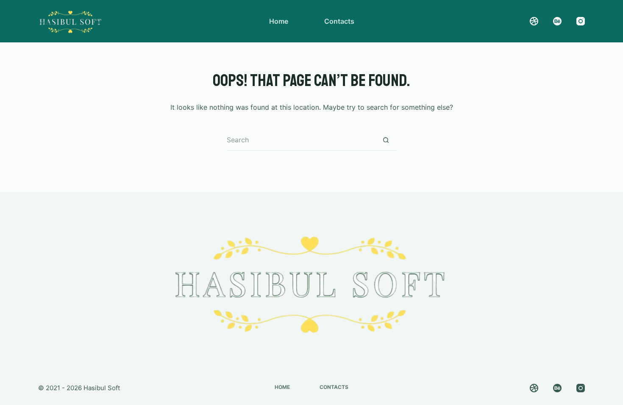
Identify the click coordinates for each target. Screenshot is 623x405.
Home (278, 21)
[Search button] (385, 140)
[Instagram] (580, 21)
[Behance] (557, 21)
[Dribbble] (534, 21)
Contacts (339, 21)
